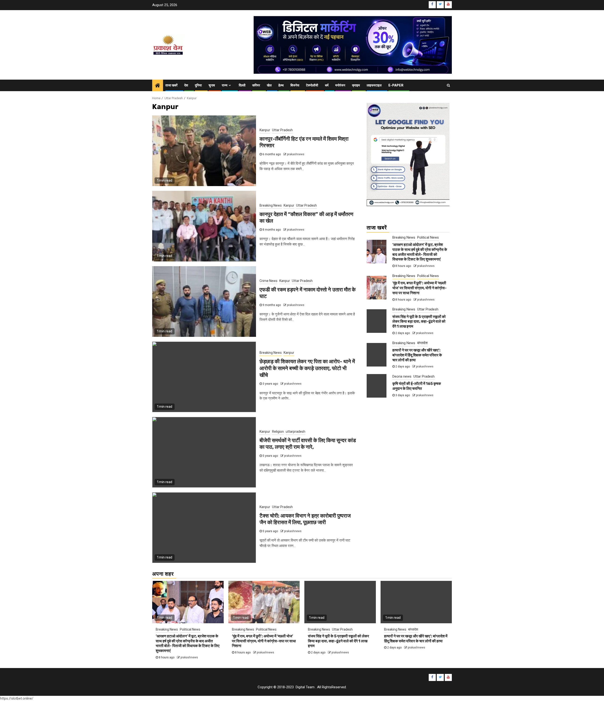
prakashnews (295, 154)
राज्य (224, 85)
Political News (428, 237)
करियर (256, 85)
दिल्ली (242, 85)
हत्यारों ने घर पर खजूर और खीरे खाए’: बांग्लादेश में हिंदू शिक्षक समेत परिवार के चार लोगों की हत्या (417, 355)
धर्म (326, 85)
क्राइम (356, 85)
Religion (278, 431)
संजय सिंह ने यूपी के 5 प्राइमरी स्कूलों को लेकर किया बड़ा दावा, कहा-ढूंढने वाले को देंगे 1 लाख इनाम (419, 321)
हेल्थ (281, 85)
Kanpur (265, 130)
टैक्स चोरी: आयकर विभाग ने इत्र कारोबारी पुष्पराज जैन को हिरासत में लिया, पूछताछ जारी (305, 519)
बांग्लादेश (422, 343)
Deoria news (401, 376)
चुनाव (212, 85)
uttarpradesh (295, 431)
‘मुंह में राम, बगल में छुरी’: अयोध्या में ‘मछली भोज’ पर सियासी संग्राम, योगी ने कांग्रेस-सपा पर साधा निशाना (419, 288)
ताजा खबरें (171, 85)
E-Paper (395, 85)
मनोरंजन (340, 85)
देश (186, 85)
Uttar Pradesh (282, 130)
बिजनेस (294, 85)
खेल (269, 85)
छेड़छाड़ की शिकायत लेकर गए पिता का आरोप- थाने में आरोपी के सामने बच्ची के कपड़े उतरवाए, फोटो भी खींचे (307, 368)
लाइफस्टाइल (374, 85)
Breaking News (271, 205)
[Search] (448, 85)
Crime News (268, 281)
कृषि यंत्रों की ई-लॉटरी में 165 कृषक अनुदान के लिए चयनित (416, 386)
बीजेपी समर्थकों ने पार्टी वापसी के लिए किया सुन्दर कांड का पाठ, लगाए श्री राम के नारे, (308, 443)
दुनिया (198, 85)
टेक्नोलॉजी (312, 85)
